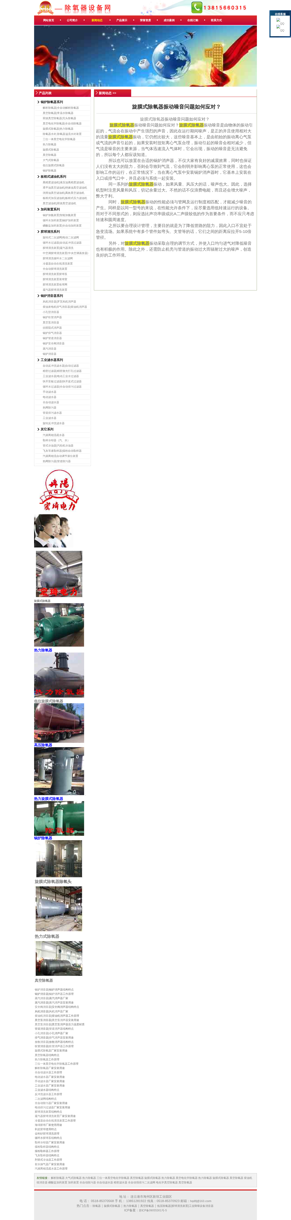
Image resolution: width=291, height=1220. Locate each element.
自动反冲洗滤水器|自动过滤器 (61, 365)
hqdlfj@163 (197, 1201)
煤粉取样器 (41, 1146)
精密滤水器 (120, 1182)
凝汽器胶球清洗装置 (55, 289)
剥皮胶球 (40, 1129)
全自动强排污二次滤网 (141, 1182)
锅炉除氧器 (49, 170)
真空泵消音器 (51, 322)
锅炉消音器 (49, 353)
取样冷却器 (41, 1142)
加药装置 (73, 1182)
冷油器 (47, 1159)
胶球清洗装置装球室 (55, 279)
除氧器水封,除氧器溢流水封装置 (62, 134)
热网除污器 (49, 407)
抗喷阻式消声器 (52, 327)
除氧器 (97, 1205)
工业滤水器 (49, 418)
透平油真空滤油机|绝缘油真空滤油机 (65, 187)
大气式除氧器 (51, 160)
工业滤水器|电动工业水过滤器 (61, 376)
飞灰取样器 (41, 1155)
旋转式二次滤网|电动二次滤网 (61, 237)
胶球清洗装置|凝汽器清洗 (58, 248)
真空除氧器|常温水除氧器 (58, 113)
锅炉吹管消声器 (52, 317)
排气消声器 (56, 1037)
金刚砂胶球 (41, 1133)
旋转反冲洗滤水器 (54, 423)
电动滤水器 (49, 397)
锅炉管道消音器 (52, 338)
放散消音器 (41, 1042)
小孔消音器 (41, 1033)
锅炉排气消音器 (52, 333)
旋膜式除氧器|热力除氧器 (58, 128)
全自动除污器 (43, 1103)
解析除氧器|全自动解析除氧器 (61, 107)
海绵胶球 (40, 1125)
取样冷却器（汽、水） (56, 440)
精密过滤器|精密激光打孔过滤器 (62, 371)
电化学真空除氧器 (167, 1182)
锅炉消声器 (56, 994)
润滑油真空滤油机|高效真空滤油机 (63, 192)
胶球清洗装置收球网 (55, 284)
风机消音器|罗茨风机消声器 (59, 301)
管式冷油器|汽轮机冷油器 (58, 445)
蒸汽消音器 (49, 348)
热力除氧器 (49, 144)
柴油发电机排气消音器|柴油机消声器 (65, 306)
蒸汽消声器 (56, 1002)
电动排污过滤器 (44, 1107)
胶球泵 (47, 1137)
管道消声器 (56, 1028)
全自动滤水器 (51, 402)
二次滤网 (40, 1098)
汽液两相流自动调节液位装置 (60, 456)
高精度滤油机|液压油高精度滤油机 (63, 182)
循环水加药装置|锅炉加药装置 (61, 220)
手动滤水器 (49, 391)
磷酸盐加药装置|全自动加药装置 (62, 225)
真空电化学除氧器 (187, 1178)
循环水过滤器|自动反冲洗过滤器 (62, 242)
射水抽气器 (41, 1164)
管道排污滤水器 (52, 412)
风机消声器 (56, 1011)
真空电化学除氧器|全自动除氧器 (62, 123)
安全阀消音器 (43, 1006)
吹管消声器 (56, 1046)
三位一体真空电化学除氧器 (59, 139)
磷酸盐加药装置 (57, 1182)
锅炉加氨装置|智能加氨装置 (59, 215)
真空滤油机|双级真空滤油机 (59, 203)
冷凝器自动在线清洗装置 (58, 263)
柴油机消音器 (43, 1015)
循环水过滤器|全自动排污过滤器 (62, 386)
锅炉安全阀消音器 (54, 343)
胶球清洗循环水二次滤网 (58, 258)
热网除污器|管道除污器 (57, 461)
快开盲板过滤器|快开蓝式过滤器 (62, 381)
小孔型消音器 (51, 312)
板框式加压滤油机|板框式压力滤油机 (65, 198)
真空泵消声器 (60, 1020)
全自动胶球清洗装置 (55, 268)
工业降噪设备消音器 (201, 1205)
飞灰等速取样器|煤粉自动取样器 (62, 450)
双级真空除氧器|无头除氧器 (59, 118)
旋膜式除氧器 (51, 149)
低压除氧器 (164, 1205)
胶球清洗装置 (43, 1111)
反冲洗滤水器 (43, 1094)
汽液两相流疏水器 (54, 435)
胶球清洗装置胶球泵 (55, 274)
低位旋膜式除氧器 (54, 165)
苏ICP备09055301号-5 (153, 1210)
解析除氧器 (41, 1068)
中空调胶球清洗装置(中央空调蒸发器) (65, 253)
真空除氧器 (49, 154)
